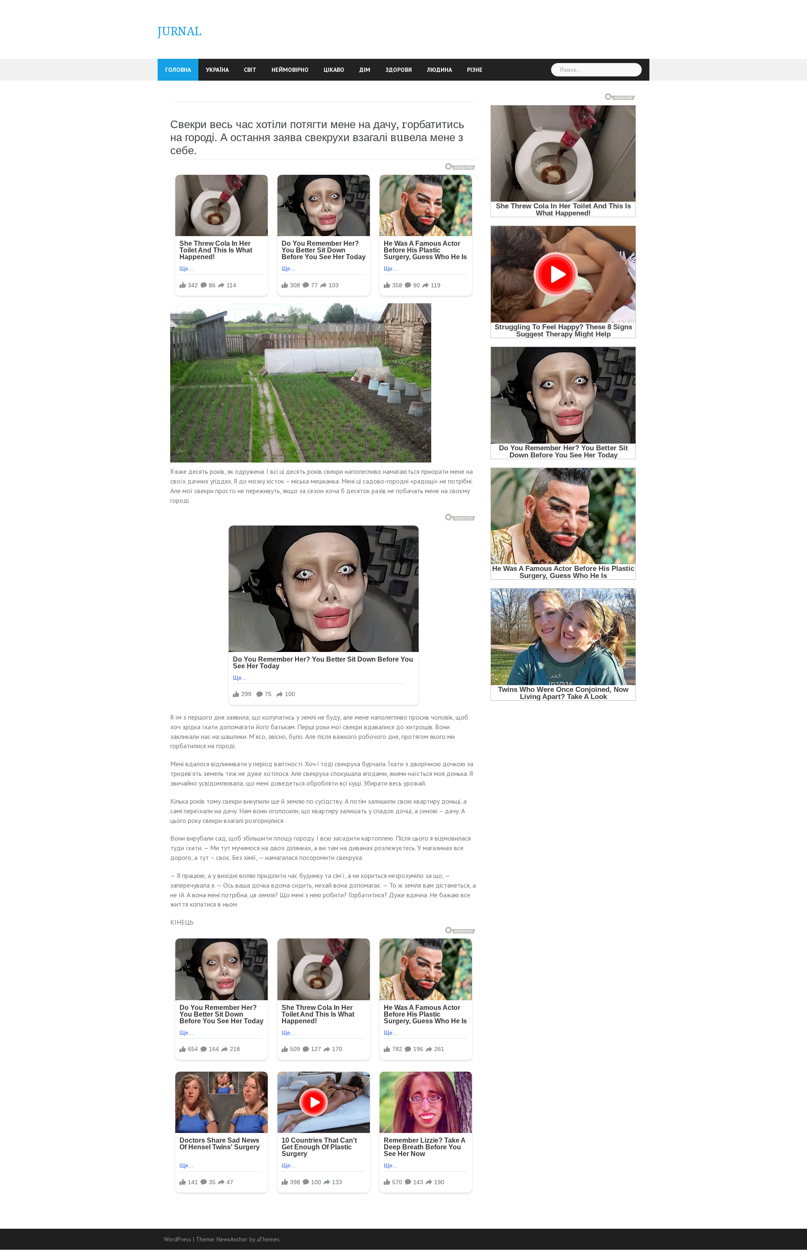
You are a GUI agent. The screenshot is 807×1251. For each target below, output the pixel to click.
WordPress (177, 1239)
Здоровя (398, 70)
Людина (439, 70)
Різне (475, 70)
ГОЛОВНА (178, 70)
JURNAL (180, 31)
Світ (250, 70)
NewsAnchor (232, 1239)
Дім (364, 70)
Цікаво (334, 70)
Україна (217, 70)
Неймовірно (290, 70)
